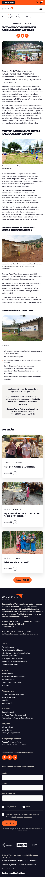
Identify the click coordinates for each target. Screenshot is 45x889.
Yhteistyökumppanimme (11, 733)
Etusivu (4, 15)
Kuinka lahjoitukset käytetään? (13, 676)
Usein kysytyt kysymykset (12, 682)
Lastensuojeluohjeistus (27, 865)
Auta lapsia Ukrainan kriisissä (13, 659)
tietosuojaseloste (34, 828)
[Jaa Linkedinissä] (27, 36)
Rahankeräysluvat (9, 865)
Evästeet (33, 860)
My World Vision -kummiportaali (14, 715)
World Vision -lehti (8, 697)
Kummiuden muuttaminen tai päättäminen (17, 718)
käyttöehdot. (22, 831)
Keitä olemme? (7, 674)
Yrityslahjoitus (7, 730)
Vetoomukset (7, 703)
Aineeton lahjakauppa (10, 664)
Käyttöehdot (23, 860)
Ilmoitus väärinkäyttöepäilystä (14, 873)
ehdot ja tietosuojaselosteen (22, 817)
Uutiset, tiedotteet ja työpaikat (13, 694)
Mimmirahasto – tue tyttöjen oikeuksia (16, 653)
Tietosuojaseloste (9, 860)
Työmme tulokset (8, 679)
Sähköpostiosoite (8, 793)
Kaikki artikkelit (22, 580)
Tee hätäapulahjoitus (10, 656)
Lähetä (8, 823)
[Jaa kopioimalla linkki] (18, 36)
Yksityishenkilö (11, 807)
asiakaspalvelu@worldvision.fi (22, 411)
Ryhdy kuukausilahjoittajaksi (12, 650)
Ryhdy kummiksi (8, 2)
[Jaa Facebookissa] (22, 36)
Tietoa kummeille (8, 712)
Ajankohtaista (15, 15)
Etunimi (5, 773)
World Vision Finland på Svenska (14, 745)
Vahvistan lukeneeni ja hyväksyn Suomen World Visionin (22, 815)
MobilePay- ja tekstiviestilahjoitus (14, 662)
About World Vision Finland (12, 742)
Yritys (28, 807)
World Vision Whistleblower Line (14, 869)
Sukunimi (5, 783)
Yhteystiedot (7, 685)
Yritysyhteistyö (7, 727)
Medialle (5, 700)
